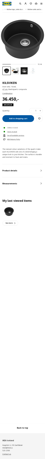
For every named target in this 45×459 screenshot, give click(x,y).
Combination (7, 93)
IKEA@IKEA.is (7, 448)
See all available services (15, 136)
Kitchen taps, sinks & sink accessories (20, 9)
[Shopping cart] (36, 3)
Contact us (6, 454)
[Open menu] (41, 3)
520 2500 (6, 450)
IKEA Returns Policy (13, 139)
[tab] (22, 170)
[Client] (25, 3)
